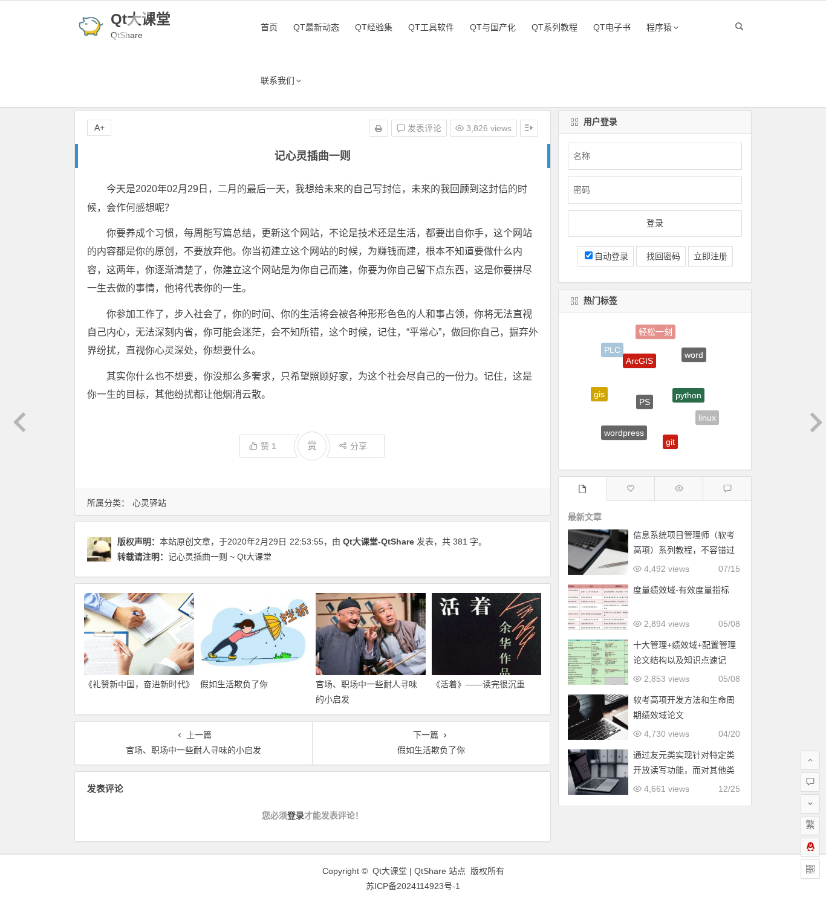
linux (707, 412)
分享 (358, 446)
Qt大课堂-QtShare (378, 541)
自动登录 (611, 256)
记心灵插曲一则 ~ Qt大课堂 (220, 556)
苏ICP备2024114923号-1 (413, 886)
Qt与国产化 (493, 27)
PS (644, 382)
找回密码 (661, 256)
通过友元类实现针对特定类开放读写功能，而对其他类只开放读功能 (684, 770)
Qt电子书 (612, 27)
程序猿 (659, 27)
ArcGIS (639, 346)
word (694, 347)
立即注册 (710, 256)
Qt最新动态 (316, 27)
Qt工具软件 (431, 27)
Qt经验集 (373, 27)
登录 (295, 815)
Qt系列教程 (554, 27)
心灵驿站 (149, 503)
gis (599, 386)
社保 (644, 450)
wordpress (624, 420)
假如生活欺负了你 (234, 684)
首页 (269, 27)
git (670, 430)
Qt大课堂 (141, 19)
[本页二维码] (810, 869)
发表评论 (423, 128)
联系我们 (277, 80)
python (688, 379)
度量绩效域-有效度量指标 (681, 590)
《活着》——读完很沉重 (478, 684)
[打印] (378, 128)
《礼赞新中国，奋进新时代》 (139, 684)
